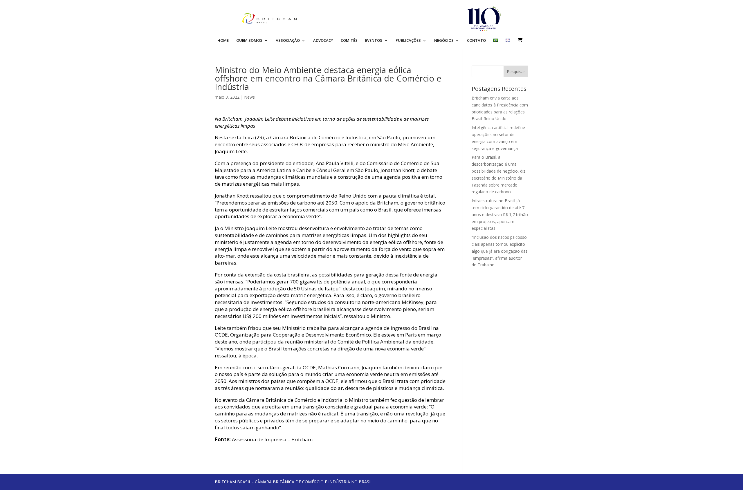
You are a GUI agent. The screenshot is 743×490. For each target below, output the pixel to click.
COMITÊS (349, 40)
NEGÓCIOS (444, 40)
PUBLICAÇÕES (408, 40)
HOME (223, 40)
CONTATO (476, 40)
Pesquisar (516, 71)
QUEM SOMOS (249, 40)
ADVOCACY (323, 40)
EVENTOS (373, 40)
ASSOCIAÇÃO (288, 40)
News (249, 97)
